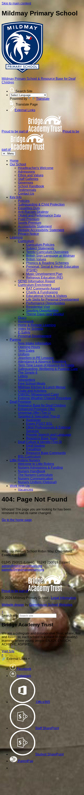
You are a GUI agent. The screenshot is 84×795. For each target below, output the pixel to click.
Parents (15, 339)
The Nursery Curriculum (35, 475)
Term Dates (26, 350)
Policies (24, 201)
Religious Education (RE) (44, 277)
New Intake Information (34, 343)
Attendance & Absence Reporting (42, 361)
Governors (25, 182)
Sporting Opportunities (42, 310)
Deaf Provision (20, 401)
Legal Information (63, 598)
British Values (36, 259)
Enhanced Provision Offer (36, 409)
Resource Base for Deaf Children (42, 405)
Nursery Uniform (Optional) (37, 482)
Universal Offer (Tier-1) (34, 412)
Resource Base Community (46, 453)
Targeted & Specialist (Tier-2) (39, 416)
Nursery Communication (35, 478)
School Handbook (31, 186)
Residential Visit (38, 307)
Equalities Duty (29, 208)
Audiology (33, 420)
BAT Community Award (43, 288)
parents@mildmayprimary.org (23, 569)
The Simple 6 (27, 372)
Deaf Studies (35, 445)
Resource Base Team (41, 438)
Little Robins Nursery (25, 460)
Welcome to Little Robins (36, 464)
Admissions (26, 171)
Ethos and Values (30, 175)
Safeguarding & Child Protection (41, 204)
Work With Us (20, 486)
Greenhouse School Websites (50, 604)
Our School (18, 164)
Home (14, 160)
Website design (13, 604)
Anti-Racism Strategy (33, 212)
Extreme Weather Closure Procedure (44, 398)
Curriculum (26, 241)
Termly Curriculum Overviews (47, 252)
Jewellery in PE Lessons (36, 358)
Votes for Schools (30, 328)
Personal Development (34, 336)
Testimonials (27, 190)
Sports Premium (29, 222)
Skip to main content (16, 3)
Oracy (22, 317)
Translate (43, 98)
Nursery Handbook (31, 471)
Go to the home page (17, 520)
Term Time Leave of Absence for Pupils (46, 365)
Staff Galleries (28, 179)
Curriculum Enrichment (34, 285)
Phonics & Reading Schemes (47, 263)
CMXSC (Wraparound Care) (38, 394)
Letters (23, 376)
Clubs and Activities (32, 391)
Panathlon (33, 449)
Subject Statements (40, 248)
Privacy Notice (28, 233)
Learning (16, 237)
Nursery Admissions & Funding (40, 467)
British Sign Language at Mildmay (50, 255)
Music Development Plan (44, 274)
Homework (26, 321)
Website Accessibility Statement (41, 230)
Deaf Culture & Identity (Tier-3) (40, 442)
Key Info (16, 197)
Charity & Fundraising (42, 292)
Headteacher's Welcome (35, 168)
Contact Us (26, 193)
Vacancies (25, 489)
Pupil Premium (28, 219)
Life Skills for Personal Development (52, 299)
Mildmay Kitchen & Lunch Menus (41, 387)
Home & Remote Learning (37, 325)
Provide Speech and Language (48, 434)
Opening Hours (29, 347)
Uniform (23, 354)
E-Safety (24, 332)
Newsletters (26, 380)
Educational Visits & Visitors (46, 296)
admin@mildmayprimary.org (22, 566)
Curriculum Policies (40, 244)
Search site (10, 615)
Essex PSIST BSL (39, 423)
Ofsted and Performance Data (39, 215)
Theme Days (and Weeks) (45, 314)
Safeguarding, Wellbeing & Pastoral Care (48, 369)
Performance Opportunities (45, 303)
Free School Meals (31, 383)
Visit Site (8, 651)
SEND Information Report (36, 281)
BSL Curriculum (29, 456)
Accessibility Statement (35, 226)
